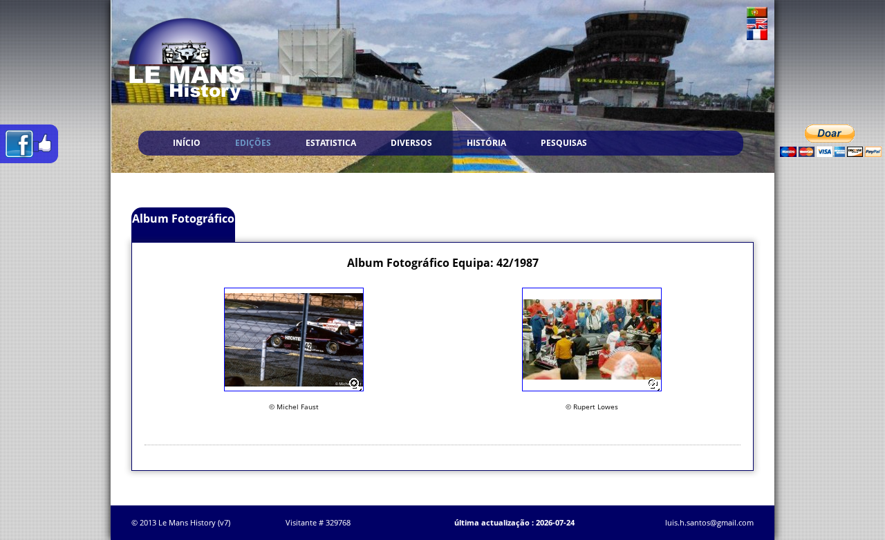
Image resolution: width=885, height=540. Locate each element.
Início (187, 143)
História (486, 143)
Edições (253, 143)
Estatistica (331, 143)
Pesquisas (564, 143)
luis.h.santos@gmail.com (709, 522)
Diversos (411, 143)
